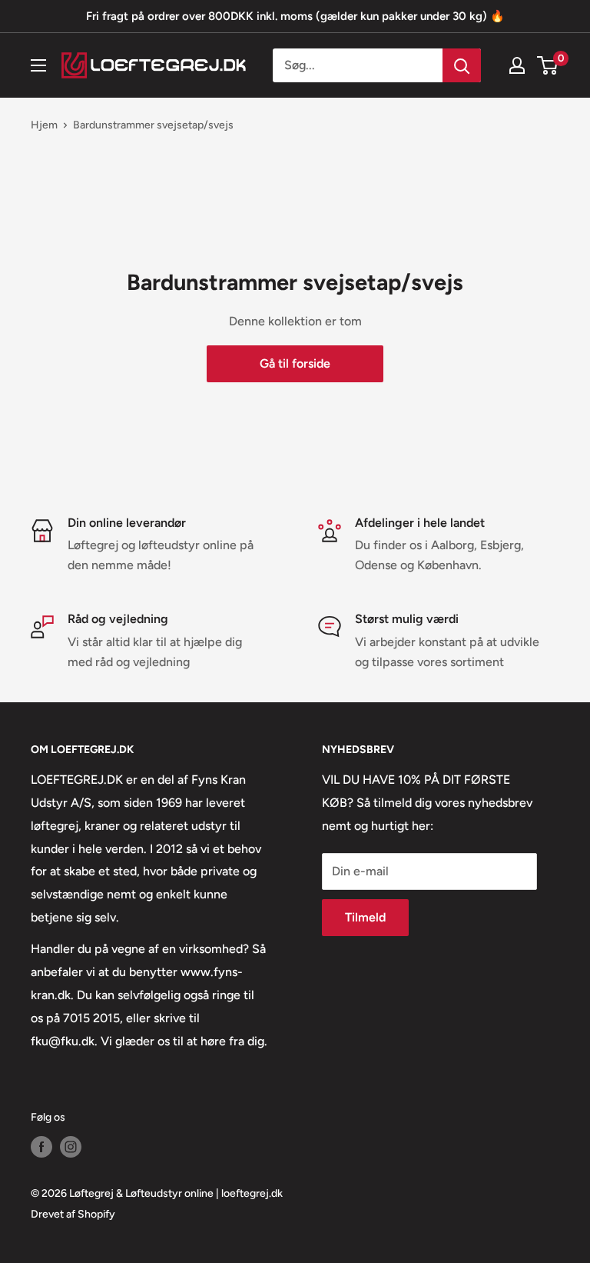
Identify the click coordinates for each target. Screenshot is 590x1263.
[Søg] (461, 65)
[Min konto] (517, 65)
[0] (548, 65)
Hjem (44, 125)
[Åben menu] (38, 65)
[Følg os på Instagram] (70, 1147)
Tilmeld (365, 917)
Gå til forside (295, 363)
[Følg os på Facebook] (41, 1147)
